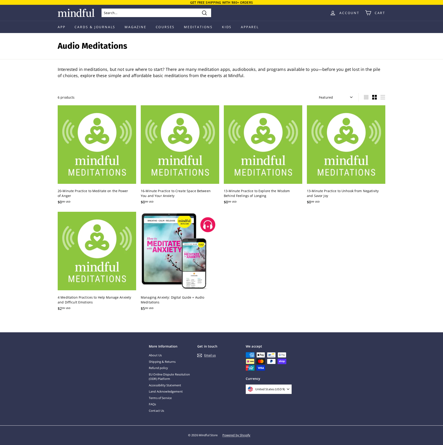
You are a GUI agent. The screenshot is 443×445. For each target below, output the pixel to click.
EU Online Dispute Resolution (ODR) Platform (169, 376)
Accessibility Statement (165, 385)
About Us (155, 355)
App (61, 27)
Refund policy (158, 368)
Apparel (250, 27)
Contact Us (156, 411)
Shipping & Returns (162, 362)
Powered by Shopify (236, 435)
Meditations (198, 27)
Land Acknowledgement (166, 391)
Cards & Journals (95, 27)
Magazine (135, 27)
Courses (165, 27)
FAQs (152, 404)
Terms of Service (160, 398)
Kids (227, 27)
